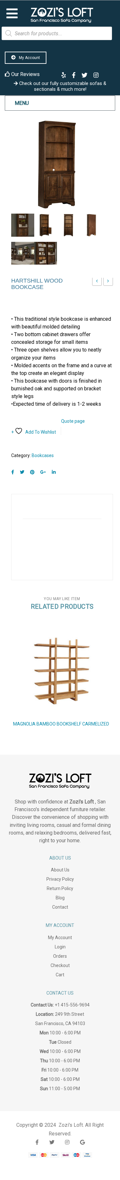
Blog (60, 897)
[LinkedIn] (54, 472)
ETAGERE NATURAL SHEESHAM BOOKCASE (108, 283)
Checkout (60, 965)
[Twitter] (22, 472)
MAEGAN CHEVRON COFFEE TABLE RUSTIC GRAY (97, 283)
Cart (60, 974)
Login (60, 946)
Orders (60, 956)
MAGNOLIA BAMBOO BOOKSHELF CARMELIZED (61, 723)
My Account (29, 57)
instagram (67, 1142)
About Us (60, 869)
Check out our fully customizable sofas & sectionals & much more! (62, 86)
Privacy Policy (60, 879)
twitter (51, 1142)
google (82, 1142)
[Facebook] (12, 472)
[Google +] (43, 472)
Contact (60, 907)
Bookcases (43, 455)
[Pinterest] (32, 472)
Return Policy (60, 888)
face (37, 1142)
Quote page (73, 421)
